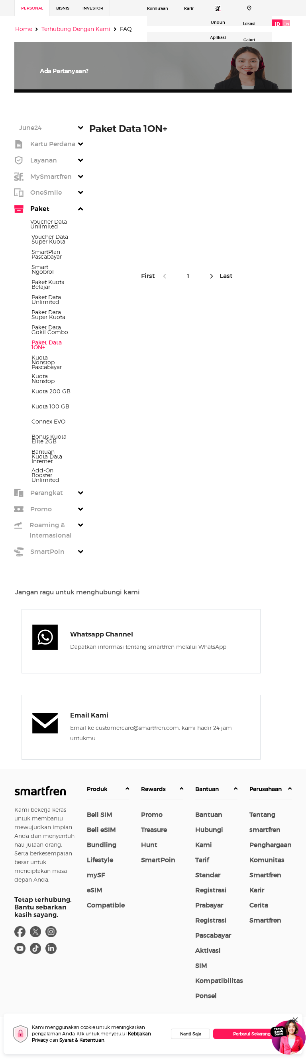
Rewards (153, 789)
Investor (92, 8)
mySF (96, 875)
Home (23, 29)
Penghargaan (270, 845)
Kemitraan (157, 8)
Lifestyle (100, 860)
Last (225, 276)
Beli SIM (99, 814)
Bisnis (62, 8)
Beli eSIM (101, 830)
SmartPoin (158, 860)
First (149, 276)
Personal (32, 8)
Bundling (101, 845)
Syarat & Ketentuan (81, 1040)
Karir (189, 8)
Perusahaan (265, 789)
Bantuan (207, 789)
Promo (152, 814)
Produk (97, 789)
